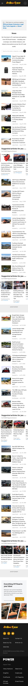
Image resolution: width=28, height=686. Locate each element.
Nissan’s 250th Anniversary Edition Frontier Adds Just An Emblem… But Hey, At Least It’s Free (18, 405)
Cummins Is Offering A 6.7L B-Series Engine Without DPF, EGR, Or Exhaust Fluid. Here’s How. (7, 167)
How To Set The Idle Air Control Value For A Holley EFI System (6, 557)
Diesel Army (5, 174)
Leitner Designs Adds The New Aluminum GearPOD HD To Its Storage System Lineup (18, 332)
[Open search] (25, 3)
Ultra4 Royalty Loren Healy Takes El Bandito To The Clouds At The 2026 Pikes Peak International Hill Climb (19, 484)
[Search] (24, 51)
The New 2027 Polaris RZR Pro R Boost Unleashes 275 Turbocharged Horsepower (18, 195)
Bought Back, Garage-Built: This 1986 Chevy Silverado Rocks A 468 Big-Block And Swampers (18, 319)
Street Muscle (19, 681)
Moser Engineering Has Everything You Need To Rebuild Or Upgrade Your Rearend (6, 433)
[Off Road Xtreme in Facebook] (8, 633)
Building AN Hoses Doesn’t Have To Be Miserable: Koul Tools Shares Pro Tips (18, 294)
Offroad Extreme (5, 682)
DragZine (5, 673)
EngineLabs (18, 673)
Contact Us (18, 638)
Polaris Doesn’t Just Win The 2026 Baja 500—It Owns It (19, 532)
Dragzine (17, 302)
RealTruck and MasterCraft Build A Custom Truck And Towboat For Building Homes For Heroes (18, 345)
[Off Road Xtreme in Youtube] (12, 633)
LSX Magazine (18, 172)
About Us (6, 638)
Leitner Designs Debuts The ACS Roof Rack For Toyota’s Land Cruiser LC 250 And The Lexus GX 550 (19, 222)
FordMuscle (5, 300)
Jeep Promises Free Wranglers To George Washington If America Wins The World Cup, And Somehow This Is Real (19, 521)
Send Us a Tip (7, 642)
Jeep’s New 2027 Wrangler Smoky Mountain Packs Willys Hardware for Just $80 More (18, 94)
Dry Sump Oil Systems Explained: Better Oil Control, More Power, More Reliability (19, 559)
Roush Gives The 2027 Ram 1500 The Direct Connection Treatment (18, 140)
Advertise (6, 647)
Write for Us (18, 642)
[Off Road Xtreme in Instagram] (4, 633)
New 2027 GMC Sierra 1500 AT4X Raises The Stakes (18, 448)
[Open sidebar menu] (2, 3)
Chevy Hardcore (8, 669)
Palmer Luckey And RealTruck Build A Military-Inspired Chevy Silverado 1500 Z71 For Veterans (18, 471)
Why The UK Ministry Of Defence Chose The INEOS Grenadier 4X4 (18, 268)
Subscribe (19, 599)
